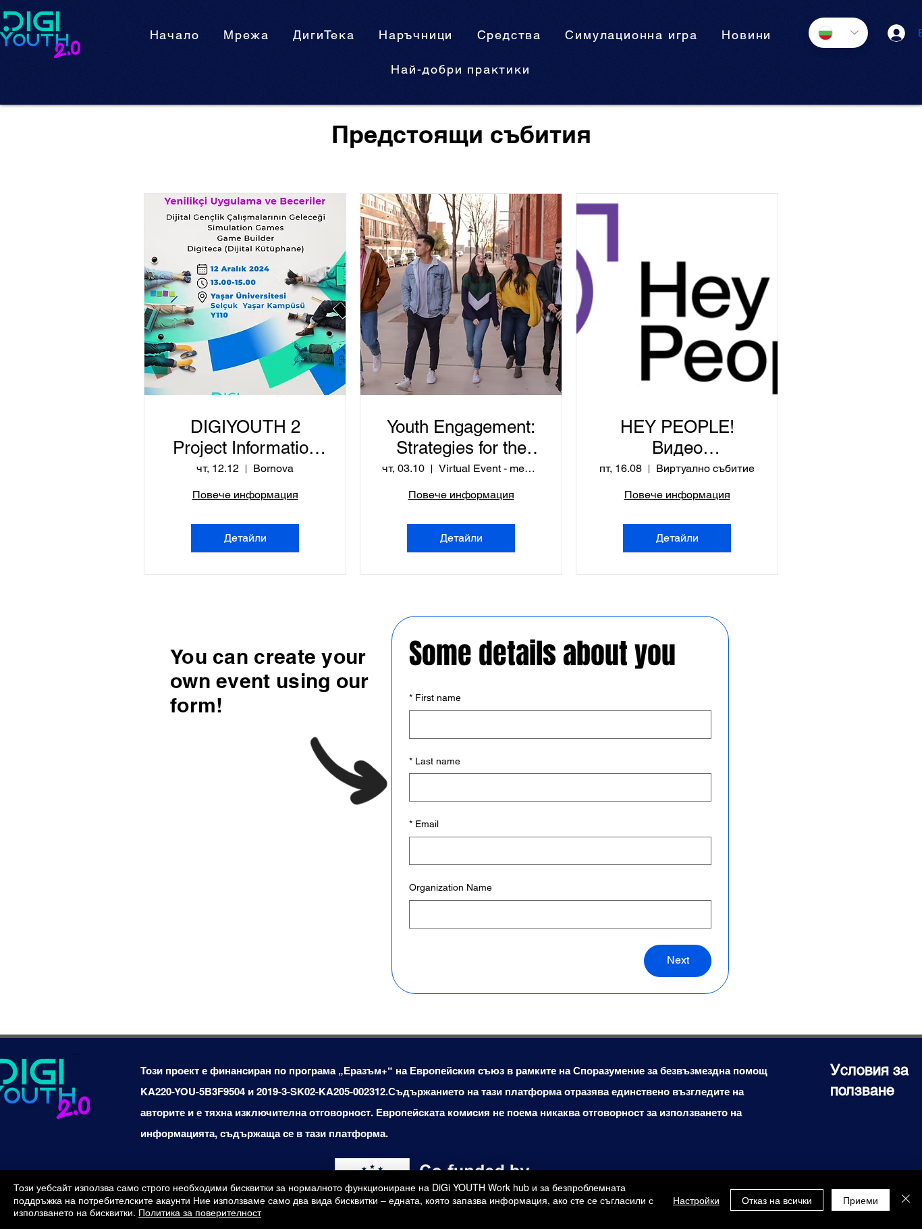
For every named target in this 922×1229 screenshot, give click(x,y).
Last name (434, 761)
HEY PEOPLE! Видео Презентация (677, 438)
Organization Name (450, 887)
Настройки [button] (696, 1200)
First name (435, 697)
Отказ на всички (777, 1200)
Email (424, 823)
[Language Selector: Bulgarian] (838, 33)
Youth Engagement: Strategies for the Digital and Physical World (461, 438)
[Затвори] (906, 1199)
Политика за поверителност (199, 1212)
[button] (415, 35)
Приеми (860, 1200)
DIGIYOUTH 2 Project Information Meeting (245, 438)
